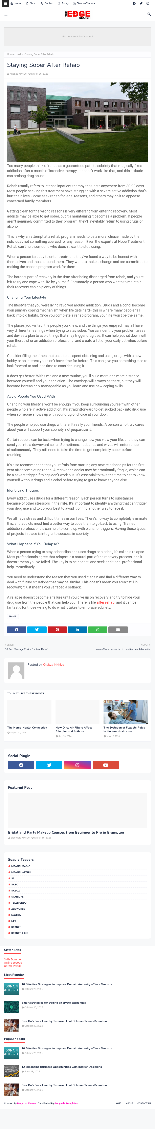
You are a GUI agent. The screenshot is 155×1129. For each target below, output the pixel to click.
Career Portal (12, 965)
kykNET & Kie (19, 933)
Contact (49, 3)
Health (19, 54)
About (33, 3)
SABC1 (15, 884)
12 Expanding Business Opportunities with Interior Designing (62, 1067)
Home (18, 3)
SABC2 (15, 890)
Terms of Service (86, 3)
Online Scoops (13, 962)
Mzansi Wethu (21, 872)
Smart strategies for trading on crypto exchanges (54, 1003)
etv (13, 920)
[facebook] (134, 3)
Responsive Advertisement (77, 36)
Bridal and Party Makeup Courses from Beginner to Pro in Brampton (66, 832)
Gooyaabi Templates (66, 1103)
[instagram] (148, 3)
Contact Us (144, 1103)
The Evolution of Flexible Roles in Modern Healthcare (124, 729)
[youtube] (106, 765)
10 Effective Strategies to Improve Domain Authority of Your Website (67, 984)
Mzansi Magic (20, 866)
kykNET (16, 926)
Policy (65, 3)
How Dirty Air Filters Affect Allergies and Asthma (74, 729)
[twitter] (141, 3)
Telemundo (18, 902)
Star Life (17, 896)
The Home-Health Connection (27, 728)
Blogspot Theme (26, 1103)
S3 (12, 878)
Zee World (18, 908)
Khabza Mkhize (18, 73)
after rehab (105, 602)
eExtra (16, 914)
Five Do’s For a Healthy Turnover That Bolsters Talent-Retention (64, 1021)
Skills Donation (13, 959)
